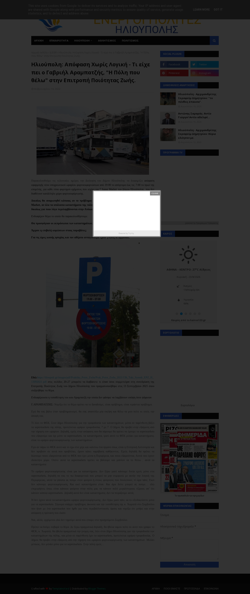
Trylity (131, 233)
